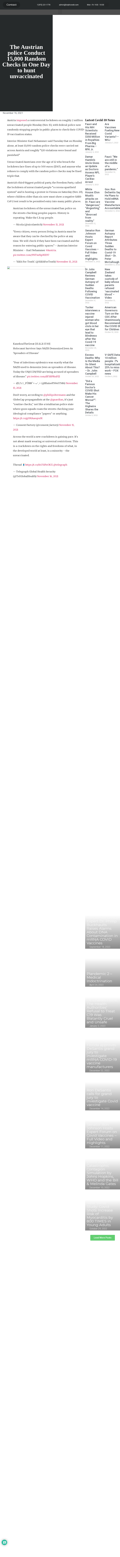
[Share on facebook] (2, 124)
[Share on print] (2, 164)
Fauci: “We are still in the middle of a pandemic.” (111, 163)
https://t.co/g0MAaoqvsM (27, 418)
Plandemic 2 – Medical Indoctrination (99, 977)
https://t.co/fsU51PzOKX (39, 464)
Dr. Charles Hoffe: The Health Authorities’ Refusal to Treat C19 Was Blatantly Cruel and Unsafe (102, 1011)
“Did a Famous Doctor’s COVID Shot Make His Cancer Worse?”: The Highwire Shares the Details (92, 397)
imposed (21, 120)
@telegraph (60, 464)
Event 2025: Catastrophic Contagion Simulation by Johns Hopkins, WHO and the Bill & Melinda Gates (102, 1173)
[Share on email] (2, 154)
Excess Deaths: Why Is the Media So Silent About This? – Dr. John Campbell (92, 364)
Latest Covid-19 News (100, 120)
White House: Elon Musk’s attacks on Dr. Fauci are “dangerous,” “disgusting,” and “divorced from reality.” (92, 205)
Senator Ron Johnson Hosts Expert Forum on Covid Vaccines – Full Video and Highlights (102, 1133)
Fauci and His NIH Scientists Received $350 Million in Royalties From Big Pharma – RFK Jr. (92, 137)
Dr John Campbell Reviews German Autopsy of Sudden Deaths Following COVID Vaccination (92, 283)
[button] (11, 5)
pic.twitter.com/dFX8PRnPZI (43, 376)
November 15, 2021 (53, 224)
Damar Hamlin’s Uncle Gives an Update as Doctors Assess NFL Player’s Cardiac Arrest (92, 169)
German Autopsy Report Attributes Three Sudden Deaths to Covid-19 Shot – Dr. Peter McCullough (112, 246)
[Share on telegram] (2, 144)
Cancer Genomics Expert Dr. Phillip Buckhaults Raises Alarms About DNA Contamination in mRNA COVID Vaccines (102, 930)
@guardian (56, 399)
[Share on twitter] (2, 134)
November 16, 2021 (47, 476)
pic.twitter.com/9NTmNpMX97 (31, 254)
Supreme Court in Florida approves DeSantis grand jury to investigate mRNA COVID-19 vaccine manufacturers (102, 1054)
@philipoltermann (54, 394)
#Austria (51, 250)
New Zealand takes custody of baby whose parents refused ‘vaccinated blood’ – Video (112, 283)
